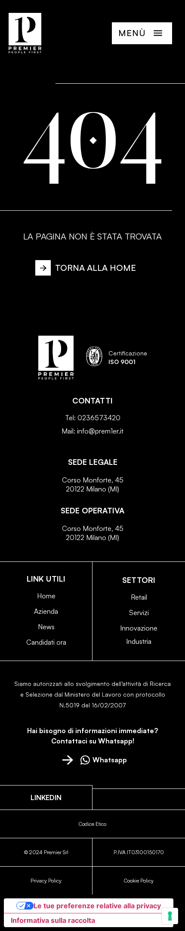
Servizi (139, 612)
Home (46, 595)
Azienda (46, 611)
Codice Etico (92, 824)
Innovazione (138, 628)
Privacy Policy (46, 880)
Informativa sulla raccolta (53, 920)
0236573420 (98, 417)
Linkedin (46, 797)
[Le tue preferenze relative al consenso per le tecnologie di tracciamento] (170, 916)
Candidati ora (46, 642)
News (46, 626)
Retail (139, 597)
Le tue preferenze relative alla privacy (97, 905)
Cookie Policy (139, 880)
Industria (138, 641)
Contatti (92, 400)
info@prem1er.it (100, 431)
